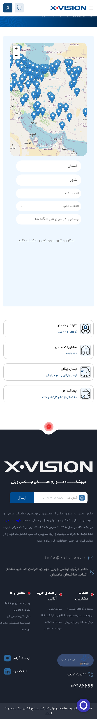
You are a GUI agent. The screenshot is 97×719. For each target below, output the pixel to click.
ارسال (21, 498)
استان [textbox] (72, 166)
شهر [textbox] (73, 180)
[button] (16, 48)
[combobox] (51, 166)
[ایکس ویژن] (68, 8)
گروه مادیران (12, 520)
